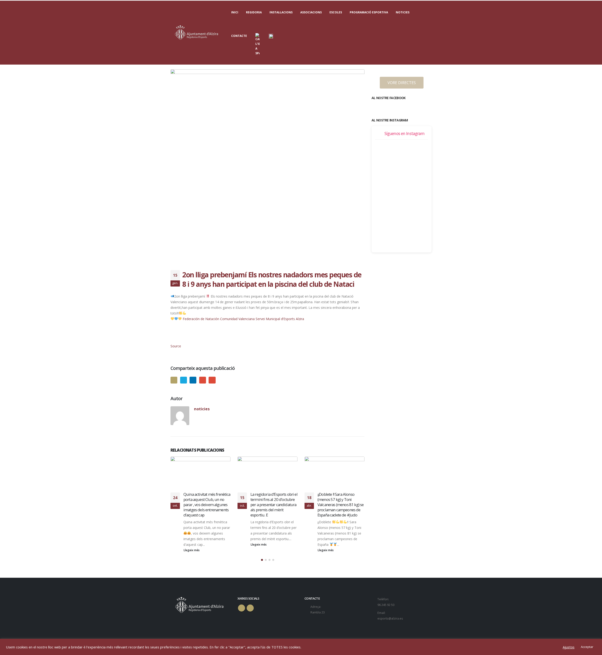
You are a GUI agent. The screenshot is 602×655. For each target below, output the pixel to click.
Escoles (335, 12)
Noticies (402, 12)
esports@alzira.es (390, 618)
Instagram (250, 608)
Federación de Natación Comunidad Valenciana (219, 319)
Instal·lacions (281, 12)
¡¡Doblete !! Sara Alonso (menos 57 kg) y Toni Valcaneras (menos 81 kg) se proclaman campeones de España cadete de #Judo (273, 504)
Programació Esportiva (369, 12)
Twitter (183, 380)
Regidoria (254, 12)
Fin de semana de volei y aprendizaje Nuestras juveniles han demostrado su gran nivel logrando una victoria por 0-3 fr (339, 504)
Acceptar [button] (587, 647)
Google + (202, 380)
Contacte (239, 36)
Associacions (311, 12)
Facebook (173, 380)
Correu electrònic (212, 380)
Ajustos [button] (568, 647)
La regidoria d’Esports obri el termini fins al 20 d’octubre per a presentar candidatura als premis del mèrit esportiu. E (206, 504)
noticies (202, 408)
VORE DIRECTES (402, 82)
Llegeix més (191, 544)
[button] (262, 560)
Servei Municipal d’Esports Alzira (280, 319)
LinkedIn (193, 380)
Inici (234, 12)
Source (175, 346)
